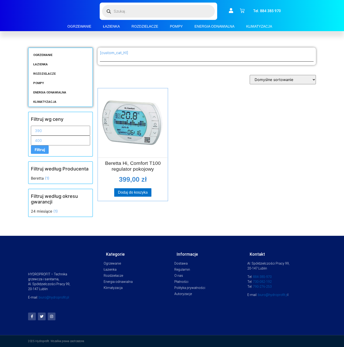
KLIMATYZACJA (259, 26)
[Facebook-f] (32, 316)
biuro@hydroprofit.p (273, 295)
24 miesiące (41, 211)
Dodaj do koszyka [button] (133, 192)
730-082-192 (262, 282)
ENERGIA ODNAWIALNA (214, 26)
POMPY (176, 26)
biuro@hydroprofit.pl (54, 297)
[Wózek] (242, 11)
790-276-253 (262, 286)
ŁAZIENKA (111, 26)
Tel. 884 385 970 (267, 11)
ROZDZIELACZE (145, 26)
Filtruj (40, 149)
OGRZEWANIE (79, 26)
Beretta (37, 178)
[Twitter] (42, 316)
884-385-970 (262, 277)
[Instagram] (51, 316)
